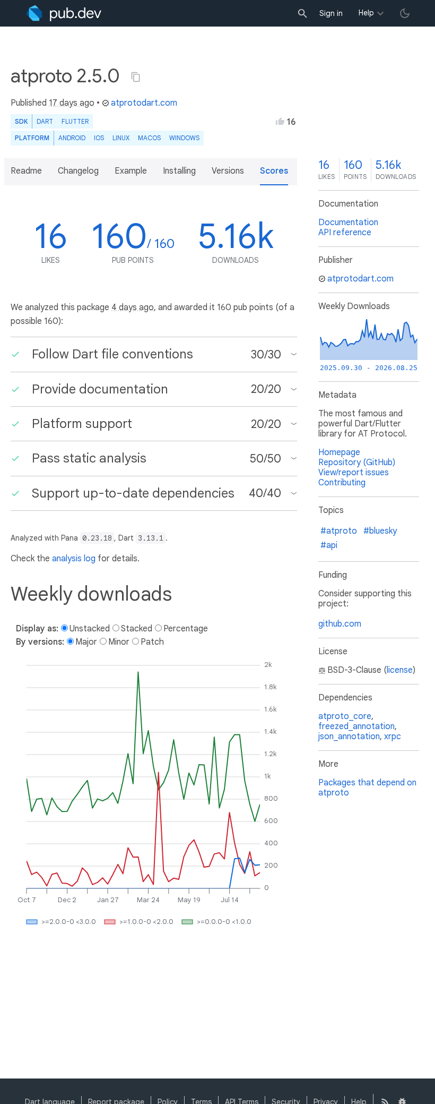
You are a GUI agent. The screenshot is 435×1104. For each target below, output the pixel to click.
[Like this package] (280, 121)
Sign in (331, 13)
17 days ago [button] (71, 103)
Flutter (75, 121)
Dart (45, 121)
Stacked (136, 628)
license (400, 670)
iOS (99, 138)
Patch (152, 642)
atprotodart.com (144, 103)
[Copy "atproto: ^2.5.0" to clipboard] (135, 77)
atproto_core (344, 716)
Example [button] (131, 171)
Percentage (185, 628)
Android (71, 138)
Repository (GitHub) (356, 462)
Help (366, 13)
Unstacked (89, 628)
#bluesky (380, 531)
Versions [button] (228, 171)
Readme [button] (26, 171)
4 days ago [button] (132, 307)
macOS (149, 138)
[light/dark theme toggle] (404, 13)
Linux (120, 138)
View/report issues (353, 472)
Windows (184, 138)
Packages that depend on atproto (367, 787)
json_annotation (349, 736)
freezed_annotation (356, 726)
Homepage (339, 452)
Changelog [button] (78, 171)
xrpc (392, 736)
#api (328, 545)
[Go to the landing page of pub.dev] (64, 13)
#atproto (338, 531)
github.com (339, 624)
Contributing (342, 482)
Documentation (348, 222)
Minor (118, 642)
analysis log (73, 558)
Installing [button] (179, 171)
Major (86, 642)
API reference (344, 232)
